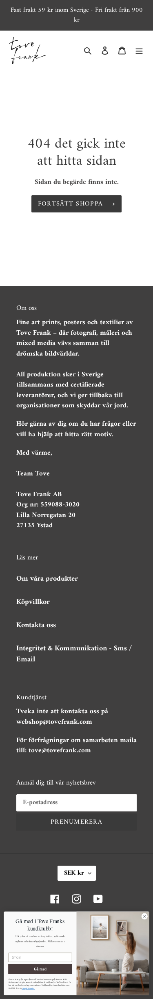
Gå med (40, 969)
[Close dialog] (144, 916)
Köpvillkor (33, 602)
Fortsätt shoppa (70, 204)
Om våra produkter (47, 578)
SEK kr (74, 873)
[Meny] (139, 50)
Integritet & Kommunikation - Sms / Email (74, 654)
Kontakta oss (36, 625)
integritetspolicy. (28, 988)
